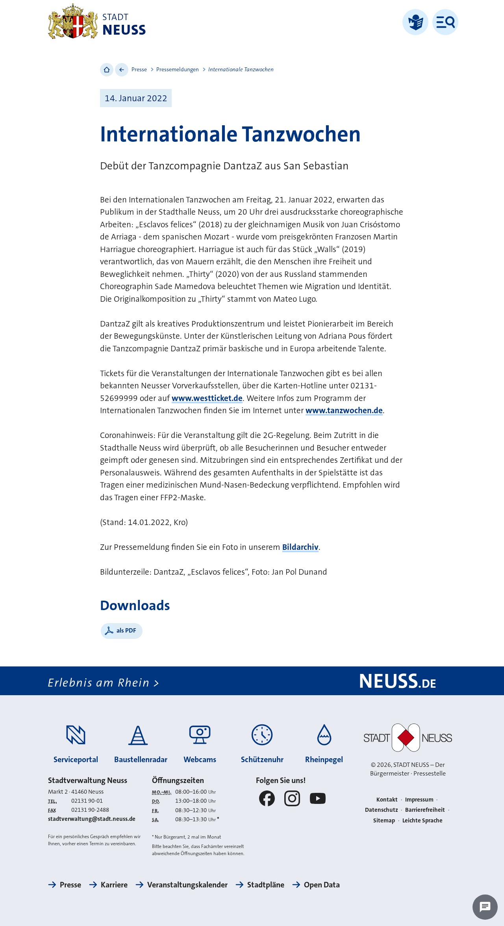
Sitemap (384, 820)
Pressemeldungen (177, 69)
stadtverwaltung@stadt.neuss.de (91, 819)
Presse (139, 69)
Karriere (114, 885)
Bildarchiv (300, 547)
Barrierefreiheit (425, 810)
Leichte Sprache (422, 820)
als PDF (126, 630)
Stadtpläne (265, 885)
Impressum (419, 800)
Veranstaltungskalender (187, 885)
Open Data (322, 885)
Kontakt (387, 800)
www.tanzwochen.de (344, 410)
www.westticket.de (207, 398)
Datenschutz (381, 810)
